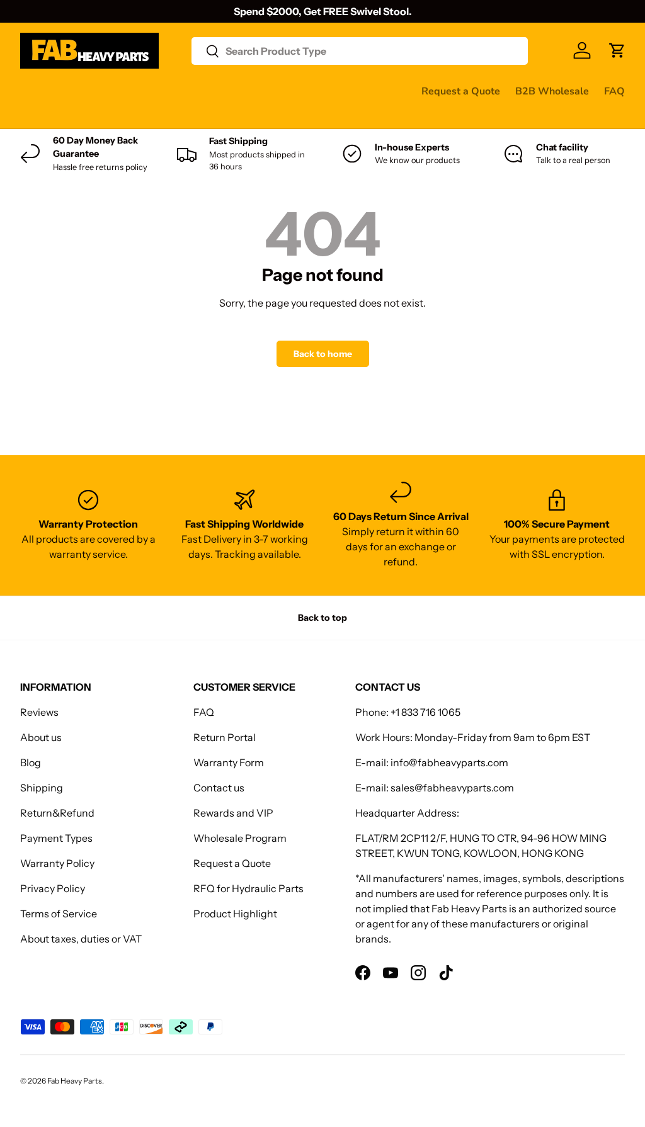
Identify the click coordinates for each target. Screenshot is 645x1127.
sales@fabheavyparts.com (452, 787)
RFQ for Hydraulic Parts (248, 888)
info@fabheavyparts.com (449, 762)
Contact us (44, 116)
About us (41, 737)
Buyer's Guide (273, 91)
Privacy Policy (52, 888)
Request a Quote (460, 91)
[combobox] (359, 51)
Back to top (322, 617)
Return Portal (224, 737)
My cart (142, 116)
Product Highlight (235, 913)
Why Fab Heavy (188, 91)
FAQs (97, 116)
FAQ (614, 91)
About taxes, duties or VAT (81, 938)
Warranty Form (228, 762)
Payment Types (56, 838)
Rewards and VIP (233, 813)
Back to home (323, 354)
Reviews (340, 91)
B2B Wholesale (552, 91)
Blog (30, 762)
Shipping (41, 787)
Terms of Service (58, 913)
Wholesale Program (240, 838)
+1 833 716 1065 (425, 712)
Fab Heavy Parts (74, 1080)
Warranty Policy (57, 863)
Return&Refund (57, 813)
